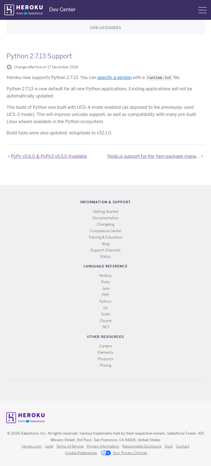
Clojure (106, 321)
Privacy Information (103, 446)
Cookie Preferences (81, 453)
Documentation (106, 218)
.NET (106, 327)
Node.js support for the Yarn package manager (154, 156)
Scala (105, 314)
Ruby (105, 282)
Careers (105, 346)
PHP (105, 295)
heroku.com (32, 446)
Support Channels (105, 250)
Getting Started (105, 212)
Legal (49, 446)
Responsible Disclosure (141, 446)
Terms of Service (70, 446)
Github (109, 391)
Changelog (105, 224)
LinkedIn (117, 391)
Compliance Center (105, 231)
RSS (93, 391)
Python (105, 301)
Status (105, 256)
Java (105, 288)
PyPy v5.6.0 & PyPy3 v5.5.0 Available (49, 156)
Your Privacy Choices (130, 453)
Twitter (101, 391)
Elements (105, 352)
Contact (182, 446)
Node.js (105, 275)
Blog (105, 244)
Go (105, 308)
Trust (168, 446)
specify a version (114, 77)
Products (105, 359)
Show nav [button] (202, 10)
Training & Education (105, 237)
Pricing (105, 365)
